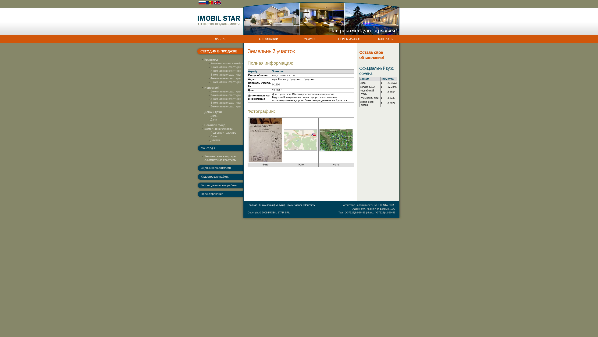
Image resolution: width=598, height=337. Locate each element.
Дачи (213, 119)
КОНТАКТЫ (385, 39)
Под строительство (223, 132)
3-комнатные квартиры (225, 74)
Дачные (215, 140)
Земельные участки (218, 129)
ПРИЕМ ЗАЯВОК (349, 39)
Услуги (280, 205)
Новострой (211, 87)
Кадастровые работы (215, 176)
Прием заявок (294, 205)
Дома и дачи (213, 112)
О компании (266, 205)
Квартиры (211, 59)
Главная (252, 205)
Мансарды (208, 148)
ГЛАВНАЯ (220, 39)
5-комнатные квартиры (225, 82)
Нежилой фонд (214, 125)
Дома (213, 115)
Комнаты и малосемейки (226, 63)
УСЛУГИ (310, 39)
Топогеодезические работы (219, 185)
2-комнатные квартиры (225, 71)
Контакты (309, 205)
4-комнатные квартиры (225, 78)
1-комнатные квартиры (225, 67)
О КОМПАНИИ (268, 39)
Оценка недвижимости (216, 168)
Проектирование (212, 194)
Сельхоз (216, 136)
